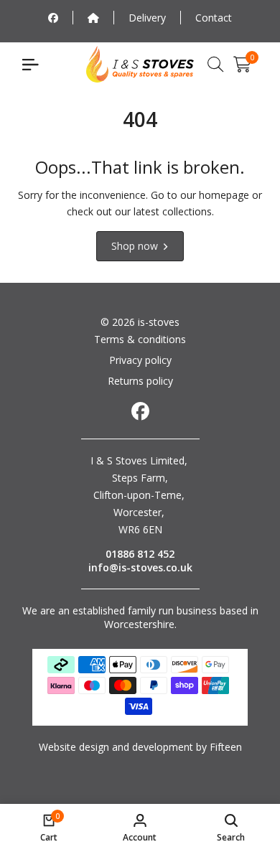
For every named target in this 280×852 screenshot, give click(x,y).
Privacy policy (140, 360)
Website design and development (116, 747)
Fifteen (226, 747)
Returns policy (140, 381)
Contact (213, 17)
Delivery (147, 17)
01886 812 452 (140, 554)
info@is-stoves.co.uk (140, 567)
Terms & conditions (140, 339)
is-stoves (157, 322)
